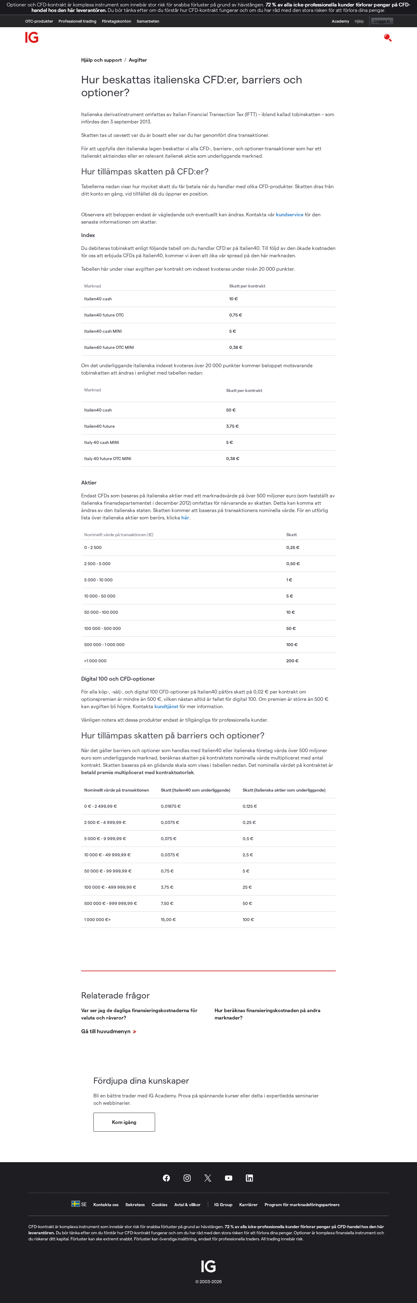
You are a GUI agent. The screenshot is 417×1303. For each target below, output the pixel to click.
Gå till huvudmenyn (106, 1031)
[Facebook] (168, 1178)
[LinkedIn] (251, 1178)
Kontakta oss (105, 1204)
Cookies (159, 1204)
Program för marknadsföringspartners (302, 1204)
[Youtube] (230, 1178)
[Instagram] (188, 1178)
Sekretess (135, 1204)
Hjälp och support (101, 60)
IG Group (223, 1204)
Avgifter (138, 60)
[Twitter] (209, 1178)
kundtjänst (166, 706)
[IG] (32, 37)
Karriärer (248, 1204)
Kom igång (124, 1122)
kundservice (289, 214)
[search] (387, 37)
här (185, 517)
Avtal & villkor (187, 1204)
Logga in (382, 21)
